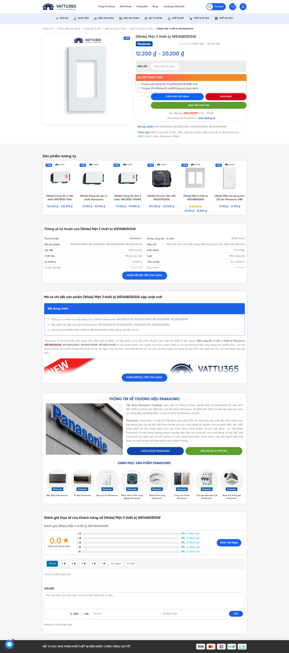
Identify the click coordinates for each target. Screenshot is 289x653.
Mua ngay (226, 97)
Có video (116, 563)
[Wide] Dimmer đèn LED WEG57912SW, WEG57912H (162, 199)
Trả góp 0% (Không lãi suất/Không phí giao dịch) (169, 88)
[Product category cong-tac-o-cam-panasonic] (182, 484)
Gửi (236, 614)
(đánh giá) (198, 43)
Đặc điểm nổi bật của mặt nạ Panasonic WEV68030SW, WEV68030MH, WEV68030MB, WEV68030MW (110, 325)
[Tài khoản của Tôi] (243, 6)
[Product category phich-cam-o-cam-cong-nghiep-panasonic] (132, 484)
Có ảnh (130, 563)
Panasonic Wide (169, 136)
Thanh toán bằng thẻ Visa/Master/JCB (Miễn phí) (169, 84)
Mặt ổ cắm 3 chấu (148, 136)
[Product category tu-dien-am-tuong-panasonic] (82, 483)
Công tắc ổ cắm (93, 29)
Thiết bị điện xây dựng (69, 29)
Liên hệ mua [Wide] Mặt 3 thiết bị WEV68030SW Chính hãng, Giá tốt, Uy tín (94, 330)
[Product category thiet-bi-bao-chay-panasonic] (157, 484)
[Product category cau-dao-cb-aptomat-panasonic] (206, 484)
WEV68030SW (52, 345)
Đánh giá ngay (229, 542)
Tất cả (52, 563)
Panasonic (136, 238)
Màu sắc (142, 66)
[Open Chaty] (9, 644)
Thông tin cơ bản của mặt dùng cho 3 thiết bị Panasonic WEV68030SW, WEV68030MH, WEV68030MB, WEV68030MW (119, 319)
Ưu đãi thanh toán (150, 77)
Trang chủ (48, 29)
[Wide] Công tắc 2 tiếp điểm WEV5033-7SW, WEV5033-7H (59, 199)
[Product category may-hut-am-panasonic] (107, 483)
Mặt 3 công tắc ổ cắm (142, 29)
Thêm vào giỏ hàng (177, 97)
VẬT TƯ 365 (49, 646)
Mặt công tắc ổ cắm (116, 29)
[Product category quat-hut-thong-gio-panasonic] (231, 484)
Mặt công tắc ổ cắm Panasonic (221, 132)
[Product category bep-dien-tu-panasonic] (57, 483)
